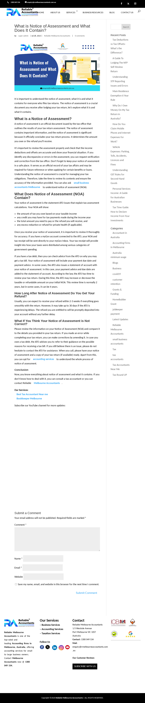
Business (117, 268)
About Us (55, 12)
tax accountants (117, 357)
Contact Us (127, 12)
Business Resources (93, 12)
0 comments (80, 36)
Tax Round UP (120, 375)
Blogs (115, 263)
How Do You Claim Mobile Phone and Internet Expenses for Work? (120, 133)
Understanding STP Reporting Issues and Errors (119, 81)
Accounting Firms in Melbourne (120, 245)
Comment (20, 525)
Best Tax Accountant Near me (32, 394)
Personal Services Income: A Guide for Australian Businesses (120, 195)
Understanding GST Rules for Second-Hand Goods (119, 177)
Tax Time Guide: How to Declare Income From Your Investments (120, 214)
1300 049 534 (15, 2)
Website (18, 577)
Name (18, 558)
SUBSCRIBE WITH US (85, 666)
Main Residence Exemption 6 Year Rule (120, 96)
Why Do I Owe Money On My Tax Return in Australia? (120, 112)
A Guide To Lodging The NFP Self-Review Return (119, 65)
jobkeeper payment (117, 312)
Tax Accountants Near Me (120, 367)
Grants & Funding (116, 292)
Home (41, 12)
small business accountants (119, 341)
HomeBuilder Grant (118, 301)
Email (18, 568)
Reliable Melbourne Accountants (57, 36)
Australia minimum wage (118, 255)
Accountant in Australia (119, 235)
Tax (114, 349)
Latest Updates (120, 319)
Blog (112, 12)
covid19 (117, 274)
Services (70, 12)
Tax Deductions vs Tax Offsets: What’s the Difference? (119, 46)
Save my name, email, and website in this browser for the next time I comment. (58, 584)
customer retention (116, 282)
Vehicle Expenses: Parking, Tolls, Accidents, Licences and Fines (120, 156)
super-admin (23, 36)
